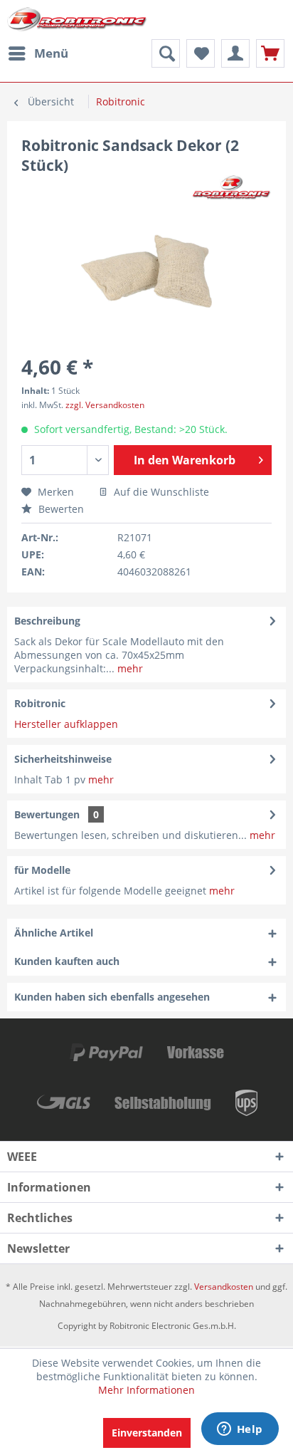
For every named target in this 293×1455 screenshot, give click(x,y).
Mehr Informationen (146, 1390)
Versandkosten (223, 1287)
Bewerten (60, 509)
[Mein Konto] (235, 53)
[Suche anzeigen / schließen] (165, 53)
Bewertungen (47, 814)
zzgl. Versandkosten (104, 405)
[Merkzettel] (200, 53)
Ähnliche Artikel (53, 932)
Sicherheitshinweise (63, 759)
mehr (128, 668)
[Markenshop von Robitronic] (232, 187)
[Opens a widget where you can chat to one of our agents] (240, 1430)
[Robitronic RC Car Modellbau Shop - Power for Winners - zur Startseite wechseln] (76, 19)
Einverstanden (147, 1432)
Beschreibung (47, 620)
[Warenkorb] (270, 53)
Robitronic (39, 703)
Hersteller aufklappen (66, 724)
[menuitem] (37, 53)
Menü (51, 53)
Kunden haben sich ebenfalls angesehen (112, 996)
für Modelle (42, 870)
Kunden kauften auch (66, 961)
